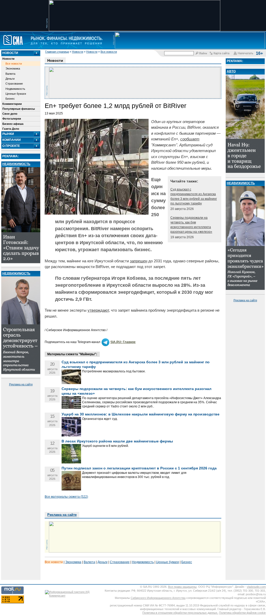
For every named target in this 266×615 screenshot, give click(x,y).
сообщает (190, 139)
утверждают (98, 310)
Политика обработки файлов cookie (242, 612)
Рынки (8, 134)
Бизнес (10, 98)
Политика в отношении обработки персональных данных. (180, 612)
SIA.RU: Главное (123, 342)
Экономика (12, 68)
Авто (231, 71)
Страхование (14, 83)
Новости (77, 51)
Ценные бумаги (15, 93)
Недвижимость (15, 88)
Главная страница (57, 51)
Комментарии (12, 103)
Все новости (109, 51)
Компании (11, 140)
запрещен (138, 261)
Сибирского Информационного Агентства (158, 597)
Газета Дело (10, 128)
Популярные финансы (18, 108)
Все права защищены (182, 586)
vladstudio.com (256, 586)
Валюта (10, 73)
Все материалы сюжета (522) (66, 496)
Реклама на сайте (21, 384)
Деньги (10, 78)
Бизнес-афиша (12, 123)
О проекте (11, 146)
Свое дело (9, 113)
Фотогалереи (11, 118)
